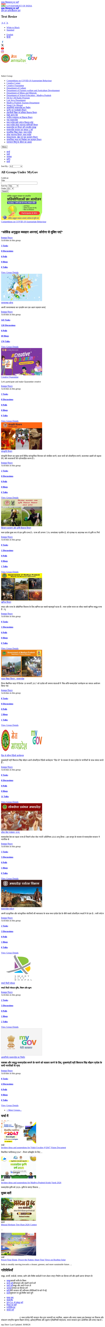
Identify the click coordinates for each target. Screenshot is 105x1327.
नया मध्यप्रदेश (12, 120)
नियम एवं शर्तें (11, 1305)
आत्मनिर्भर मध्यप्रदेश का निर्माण (18, 107)
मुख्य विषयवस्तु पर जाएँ (10, 2)
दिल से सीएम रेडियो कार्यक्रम (12, 755)
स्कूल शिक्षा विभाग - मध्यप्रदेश (12, 679)
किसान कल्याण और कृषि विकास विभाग (16, 528)
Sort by (4, 186)
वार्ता (8, 161)
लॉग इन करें (5, 11)
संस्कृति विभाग (6, 451)
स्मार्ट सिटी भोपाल (8, 983)
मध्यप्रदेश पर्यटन (7, 909)
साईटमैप (10, 1300)
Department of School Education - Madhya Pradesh (29, 95)
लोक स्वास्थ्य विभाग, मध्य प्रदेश (19, 135)
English (10, 34)
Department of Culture (16, 88)
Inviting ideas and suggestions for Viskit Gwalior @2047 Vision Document (33, 1147)
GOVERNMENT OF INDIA (19, 6)
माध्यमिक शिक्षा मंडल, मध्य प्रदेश (19, 132)
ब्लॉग (8, 159)
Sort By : (5, 166)
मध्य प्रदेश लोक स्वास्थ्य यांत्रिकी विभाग (22, 125)
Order (4, 188)
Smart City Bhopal (15, 105)
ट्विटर (10, 238)
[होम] (13, 62)
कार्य (8, 152)
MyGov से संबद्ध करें (15, 1302)
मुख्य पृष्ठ (10, 1297)
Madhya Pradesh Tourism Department (23, 103)
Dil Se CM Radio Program (18, 98)
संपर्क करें (10, 1310)
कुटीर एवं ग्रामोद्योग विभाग (16, 110)
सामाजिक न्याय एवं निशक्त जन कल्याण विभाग (24, 139)
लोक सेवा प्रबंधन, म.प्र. (10, 832)
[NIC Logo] (10, 1317)
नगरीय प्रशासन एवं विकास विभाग (19, 117)
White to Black (13, 27)
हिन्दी (9, 37)
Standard (10, 30)
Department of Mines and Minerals (22, 93)
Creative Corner (13, 83)
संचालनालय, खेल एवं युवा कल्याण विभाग (22, 137)
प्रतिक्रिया (11, 1307)
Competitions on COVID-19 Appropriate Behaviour (29, 80)
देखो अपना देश (12, 115)
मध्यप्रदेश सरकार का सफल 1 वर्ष (20, 130)
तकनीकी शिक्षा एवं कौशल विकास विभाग (22, 112)
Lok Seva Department (16, 100)
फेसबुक (4, 238)
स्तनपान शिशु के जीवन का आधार (19, 142)
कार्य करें (10, 1283)
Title (3, 180)
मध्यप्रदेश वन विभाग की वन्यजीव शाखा (21, 127)
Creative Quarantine (15, 85)
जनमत (9, 157)
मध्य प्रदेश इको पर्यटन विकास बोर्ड (20, 122)
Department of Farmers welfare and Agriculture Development (33, 90)
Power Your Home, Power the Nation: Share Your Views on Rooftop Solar (33, 1260)
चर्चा (8, 154)
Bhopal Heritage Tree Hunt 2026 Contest (19, 1225)
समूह (8, 1280)
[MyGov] (31, 62)
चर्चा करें (10, 1285)
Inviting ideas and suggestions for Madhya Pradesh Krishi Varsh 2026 (31, 1182)
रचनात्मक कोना (7, 303)
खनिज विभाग (6, 602)
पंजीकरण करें (15, 11)
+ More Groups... (14, 1110)
